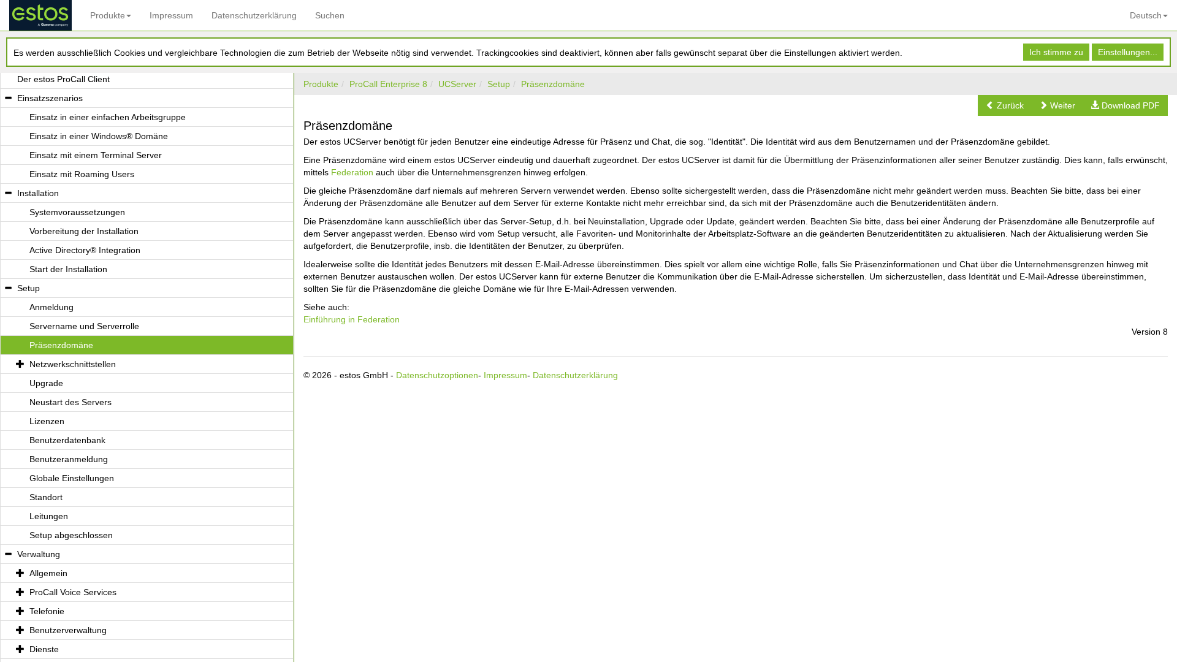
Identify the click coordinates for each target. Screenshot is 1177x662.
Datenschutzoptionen (437, 375)
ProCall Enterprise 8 (388, 84)
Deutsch (1146, 15)
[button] (1005, 105)
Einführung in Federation (351, 319)
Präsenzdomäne (553, 84)
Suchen (330, 15)
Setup (498, 84)
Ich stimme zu (1056, 52)
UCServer (457, 84)
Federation (352, 172)
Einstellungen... (1127, 52)
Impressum (171, 15)
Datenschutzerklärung (254, 15)
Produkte (107, 15)
